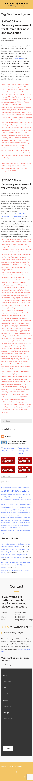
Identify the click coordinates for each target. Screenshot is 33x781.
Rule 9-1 (5, 522)
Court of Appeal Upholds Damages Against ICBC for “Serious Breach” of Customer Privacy (16, 565)
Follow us (7, 436)
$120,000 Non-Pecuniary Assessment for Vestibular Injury (16, 184)
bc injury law (15, 490)
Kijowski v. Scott (18, 58)
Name (5, 675)
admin (9, 38)
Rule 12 (14, 525)
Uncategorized (5, 195)
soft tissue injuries (17, 530)
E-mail (5, 688)
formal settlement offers (12, 502)
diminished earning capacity (18, 497)
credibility (5, 497)
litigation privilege (21, 510)
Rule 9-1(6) (22, 522)
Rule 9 (26, 520)
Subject (5, 700)
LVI (28, 510)
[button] (16, 771)
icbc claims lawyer (25, 504)
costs (27, 494)
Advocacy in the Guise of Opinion (11, 487)
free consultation (25, 502)
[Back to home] (16, 4)
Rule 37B (13, 527)
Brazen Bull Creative (15, 766)
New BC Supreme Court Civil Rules (10, 515)
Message (6, 713)
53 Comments (14, 195)
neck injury (26, 512)
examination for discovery (9, 499)
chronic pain (19, 494)
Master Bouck (5, 512)
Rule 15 (7, 527)
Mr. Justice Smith (16, 512)
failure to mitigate (22, 499)
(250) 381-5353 (20, 617)
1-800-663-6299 (20, 612)
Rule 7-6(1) (17, 520)
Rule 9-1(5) (13, 522)
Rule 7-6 (10, 520)
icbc (3, 504)
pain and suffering (16, 517)
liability (11, 510)
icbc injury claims (10, 507)
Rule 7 (26, 517)
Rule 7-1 (4, 520)
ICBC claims (12, 504)
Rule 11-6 (7, 525)
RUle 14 (21, 525)
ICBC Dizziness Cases (7, 40)
